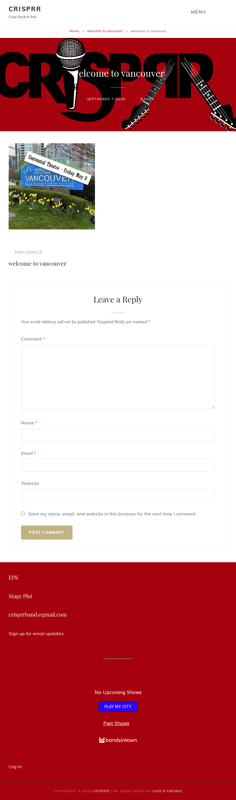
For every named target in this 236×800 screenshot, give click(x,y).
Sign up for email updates (36, 633)
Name (29, 423)
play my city (118, 706)
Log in (15, 766)
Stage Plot (21, 596)
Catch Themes (167, 791)
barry (147, 99)
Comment (33, 339)
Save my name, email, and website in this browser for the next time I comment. (112, 514)
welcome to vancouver (105, 31)
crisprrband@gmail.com (38, 614)
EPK (13, 577)
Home (74, 31)
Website (30, 483)
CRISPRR (25, 9)
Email (28, 453)
